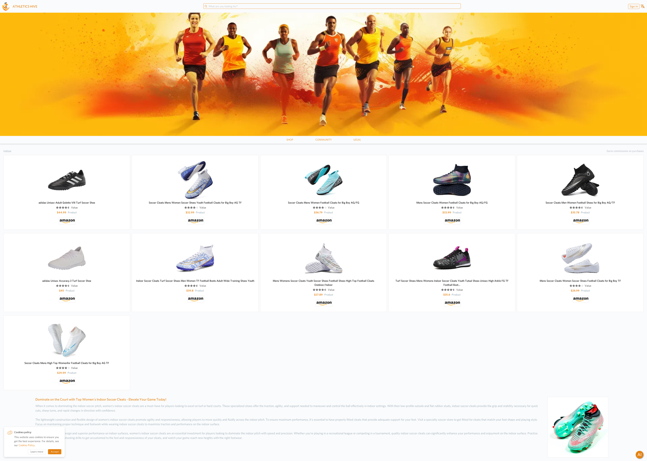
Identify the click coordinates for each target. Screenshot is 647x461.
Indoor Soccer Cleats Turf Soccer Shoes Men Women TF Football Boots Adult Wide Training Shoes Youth (195, 281)
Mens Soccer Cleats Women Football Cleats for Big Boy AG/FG (452, 202)
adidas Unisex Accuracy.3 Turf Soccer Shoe (66, 281)
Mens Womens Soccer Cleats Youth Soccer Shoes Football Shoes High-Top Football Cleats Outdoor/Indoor (323, 283)
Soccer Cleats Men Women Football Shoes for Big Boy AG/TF (580, 202)
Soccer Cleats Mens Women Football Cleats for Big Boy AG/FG (323, 202)
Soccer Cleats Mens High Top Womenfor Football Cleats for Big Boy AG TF (66, 363)
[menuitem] (633, 6)
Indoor (7, 151)
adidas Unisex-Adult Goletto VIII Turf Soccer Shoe (67, 202)
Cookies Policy (27, 445)
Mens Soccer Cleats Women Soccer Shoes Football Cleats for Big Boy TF (580, 281)
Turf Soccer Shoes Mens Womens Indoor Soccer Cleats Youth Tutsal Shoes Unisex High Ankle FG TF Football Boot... (452, 283)
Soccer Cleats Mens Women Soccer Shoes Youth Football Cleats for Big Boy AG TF (195, 202)
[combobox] (332, 6)
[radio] (57, 207)
